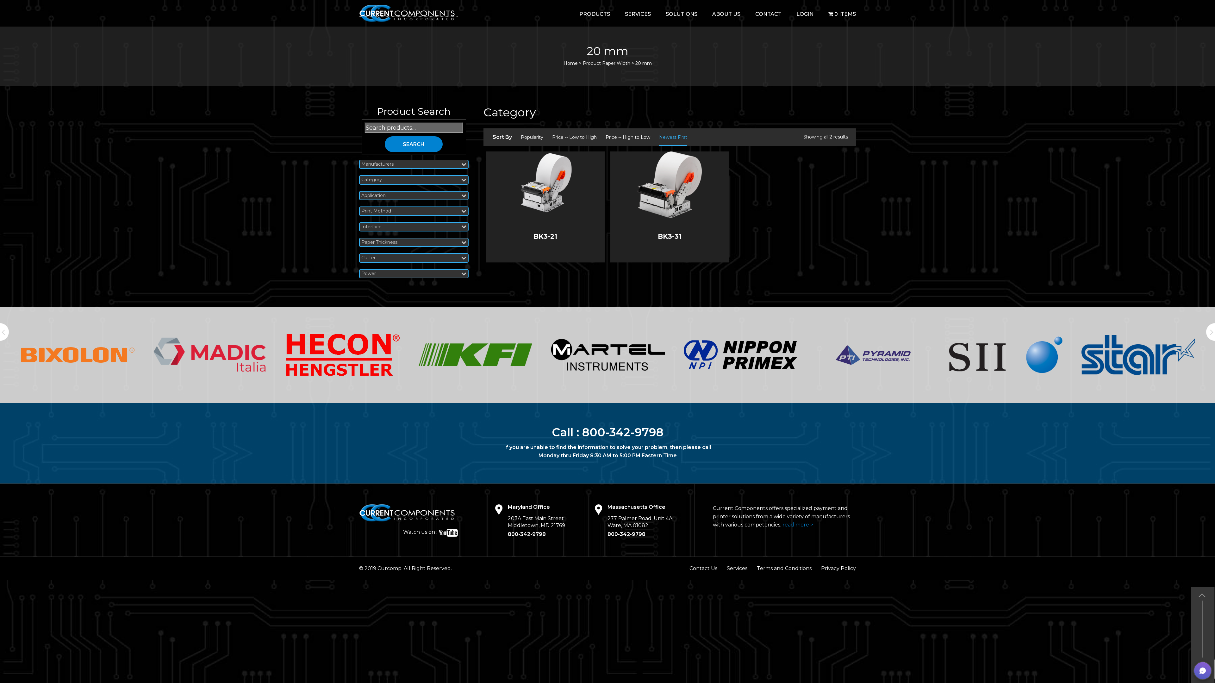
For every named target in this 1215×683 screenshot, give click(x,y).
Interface (371, 227)
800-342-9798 (623, 432)
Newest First (673, 137)
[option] (77, 355)
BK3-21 (545, 236)
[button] (1202, 670)
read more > (797, 525)
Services (638, 14)
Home (571, 63)
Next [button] (1210, 332)
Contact (768, 14)
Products (594, 14)
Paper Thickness (379, 242)
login (804, 14)
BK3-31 (670, 236)
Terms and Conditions (784, 568)
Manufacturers (377, 164)
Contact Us (703, 568)
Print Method (376, 211)
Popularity (532, 137)
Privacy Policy (838, 568)
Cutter (368, 257)
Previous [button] (4, 332)
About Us (726, 14)
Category (371, 179)
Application (373, 195)
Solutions (681, 14)
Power (368, 273)
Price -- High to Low (628, 137)
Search (414, 144)
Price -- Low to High (574, 137)
